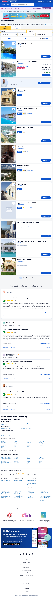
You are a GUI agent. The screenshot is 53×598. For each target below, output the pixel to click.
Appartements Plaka (24, 203)
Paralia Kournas (4, 451)
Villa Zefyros (21, 184)
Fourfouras (16, 447)
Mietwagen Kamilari (31, 483)
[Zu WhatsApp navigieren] (33, 554)
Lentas (2, 446)
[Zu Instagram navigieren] (23, 554)
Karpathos (41, 458)
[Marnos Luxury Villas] (8, 68)
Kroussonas (16, 440)
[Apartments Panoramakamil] (8, 229)
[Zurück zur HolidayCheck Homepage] (5, 4)
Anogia (2, 440)
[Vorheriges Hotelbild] (3, 50)
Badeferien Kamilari (31, 482)
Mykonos (16, 461)
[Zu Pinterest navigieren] (30, 554)
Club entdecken (36, 8)
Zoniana (16, 441)
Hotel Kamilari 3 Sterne (26, 428)
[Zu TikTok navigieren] (26, 554)
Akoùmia (41, 443)
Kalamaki (29, 442)
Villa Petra (29, 496)
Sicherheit (26, 588)
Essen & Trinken (4, 482)
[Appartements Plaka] (8, 210)
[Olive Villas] (8, 154)
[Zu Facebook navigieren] (20, 554)
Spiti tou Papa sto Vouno (6, 493)
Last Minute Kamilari (31, 480)
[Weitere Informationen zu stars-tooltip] (31, 43)
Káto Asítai (3, 447)
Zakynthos (16, 457)
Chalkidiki (3, 461)
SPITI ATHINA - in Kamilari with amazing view (19, 494)
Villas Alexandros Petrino (45, 496)
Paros (28, 456)
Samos (28, 461)
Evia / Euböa (16, 462)
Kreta (2, 456)
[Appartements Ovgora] (8, 134)
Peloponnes (3, 460)
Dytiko (28, 446)
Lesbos (28, 458)
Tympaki (41, 445)
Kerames (3, 441)
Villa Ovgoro (21, 90)
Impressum (26, 591)
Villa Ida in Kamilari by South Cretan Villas (31, 241)
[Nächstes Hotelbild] (14, 50)
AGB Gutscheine (26, 583)
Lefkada (15, 460)
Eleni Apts (16, 492)
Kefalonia (16, 458)
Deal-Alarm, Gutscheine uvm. (26, 564)
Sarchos (28, 445)
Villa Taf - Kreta (30, 495)
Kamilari (28, 447)
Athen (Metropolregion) (6, 458)
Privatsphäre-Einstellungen (26, 575)
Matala (40, 442)
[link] (48, 4)
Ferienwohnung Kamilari (26, 423)
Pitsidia (3, 443)
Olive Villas (21, 147)
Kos (27, 457)
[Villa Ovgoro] (8, 97)
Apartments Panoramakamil (27, 222)
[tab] (5, 28)
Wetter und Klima (18, 480)
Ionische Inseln (30, 460)
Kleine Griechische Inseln (6, 462)
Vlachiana (41, 441)
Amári (15, 443)
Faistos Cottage (17, 491)
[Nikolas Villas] (8, 266)
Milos (28, 463)
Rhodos (3, 465)
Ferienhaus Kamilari (5, 423)
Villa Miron (3, 497)
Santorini (16, 456)
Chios (28, 465)
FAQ (27, 559)
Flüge (28, 484)
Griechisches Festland (6, 457)
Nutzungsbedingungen (26, 570)
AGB (26, 580)
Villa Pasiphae (17, 497)
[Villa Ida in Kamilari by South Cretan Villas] (8, 248)
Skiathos (41, 456)
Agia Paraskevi (17, 445)
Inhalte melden (26, 562)
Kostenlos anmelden (46, 8)
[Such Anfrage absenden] (32, 4)
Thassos (16, 465)
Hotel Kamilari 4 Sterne (6, 428)
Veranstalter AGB (26, 567)
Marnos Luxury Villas (24, 62)
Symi (40, 463)
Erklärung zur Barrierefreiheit (26, 586)
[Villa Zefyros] (8, 191)
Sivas (28, 441)
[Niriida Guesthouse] (8, 172)
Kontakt (39, 1)
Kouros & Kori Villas (24, 108)
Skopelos (41, 457)
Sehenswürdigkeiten (5, 480)
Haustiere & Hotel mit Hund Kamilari (9, 432)
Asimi (28, 443)
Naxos (15, 463)
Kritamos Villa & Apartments (30, 493)
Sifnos (40, 460)
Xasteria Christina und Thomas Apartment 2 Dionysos (44, 499)
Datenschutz (26, 572)
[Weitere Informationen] (45, 72)
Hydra (40, 465)
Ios (40, 462)
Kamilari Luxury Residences (30, 498)
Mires (15, 442)
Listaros (41, 440)
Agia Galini (3, 442)
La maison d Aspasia (5, 495)
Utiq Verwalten (26, 578)
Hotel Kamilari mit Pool (6, 435)
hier (45, 24)
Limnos (41, 461)
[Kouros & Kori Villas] (8, 115)
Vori (15, 446)
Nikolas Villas (21, 260)
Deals (3, 1)
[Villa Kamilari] (8, 50)
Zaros (28, 440)
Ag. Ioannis (3, 445)
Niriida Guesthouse (23, 165)
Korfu (2, 463)
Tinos (28, 462)
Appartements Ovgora (25, 127)
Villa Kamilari (21, 43)
